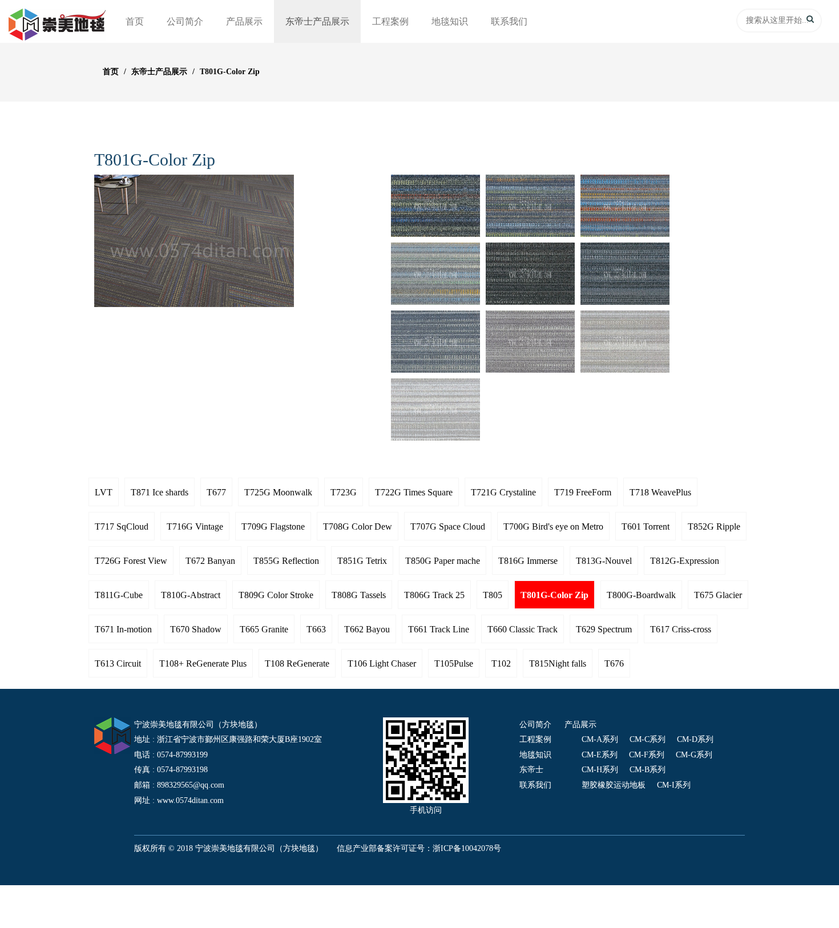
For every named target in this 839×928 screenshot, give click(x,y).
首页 (135, 21)
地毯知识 (449, 21)
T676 (614, 663)
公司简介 (185, 21)
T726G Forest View (131, 561)
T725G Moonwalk (278, 492)
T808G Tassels (359, 595)
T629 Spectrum (604, 629)
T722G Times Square (414, 492)
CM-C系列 (647, 739)
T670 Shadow (195, 629)
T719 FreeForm (582, 492)
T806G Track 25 (434, 595)
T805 (492, 595)
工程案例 (390, 21)
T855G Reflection (286, 561)
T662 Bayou (367, 629)
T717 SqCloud (121, 526)
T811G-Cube (119, 595)
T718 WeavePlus (660, 492)
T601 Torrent (645, 526)
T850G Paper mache (442, 561)
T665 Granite (264, 629)
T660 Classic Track (522, 629)
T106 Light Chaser (382, 663)
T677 (216, 492)
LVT (103, 492)
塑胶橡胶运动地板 (614, 785)
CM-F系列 (646, 755)
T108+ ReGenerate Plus (203, 663)
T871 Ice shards (159, 492)
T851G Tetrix (362, 561)
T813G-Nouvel (604, 561)
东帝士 (531, 769)
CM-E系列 (600, 755)
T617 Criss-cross (680, 629)
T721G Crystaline (503, 492)
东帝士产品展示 (317, 21)
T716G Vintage (195, 526)
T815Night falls (557, 663)
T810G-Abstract (190, 595)
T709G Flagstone (273, 526)
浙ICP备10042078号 (467, 848)
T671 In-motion (123, 629)
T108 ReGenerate (297, 663)
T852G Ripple (714, 526)
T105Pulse (453, 663)
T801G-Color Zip (230, 71)
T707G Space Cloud (447, 526)
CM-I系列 (674, 785)
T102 (501, 663)
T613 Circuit (118, 663)
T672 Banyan (210, 561)
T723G (343, 492)
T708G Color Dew (357, 526)
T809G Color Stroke (276, 595)
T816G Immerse (528, 561)
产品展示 (244, 21)
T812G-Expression (684, 561)
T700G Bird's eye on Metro (553, 526)
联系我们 (509, 21)
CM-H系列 (600, 769)
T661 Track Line (438, 629)
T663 (316, 629)
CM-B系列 (647, 769)
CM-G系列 (694, 755)
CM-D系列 (695, 739)
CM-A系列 (600, 739)
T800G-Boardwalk (641, 595)
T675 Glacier (718, 595)
